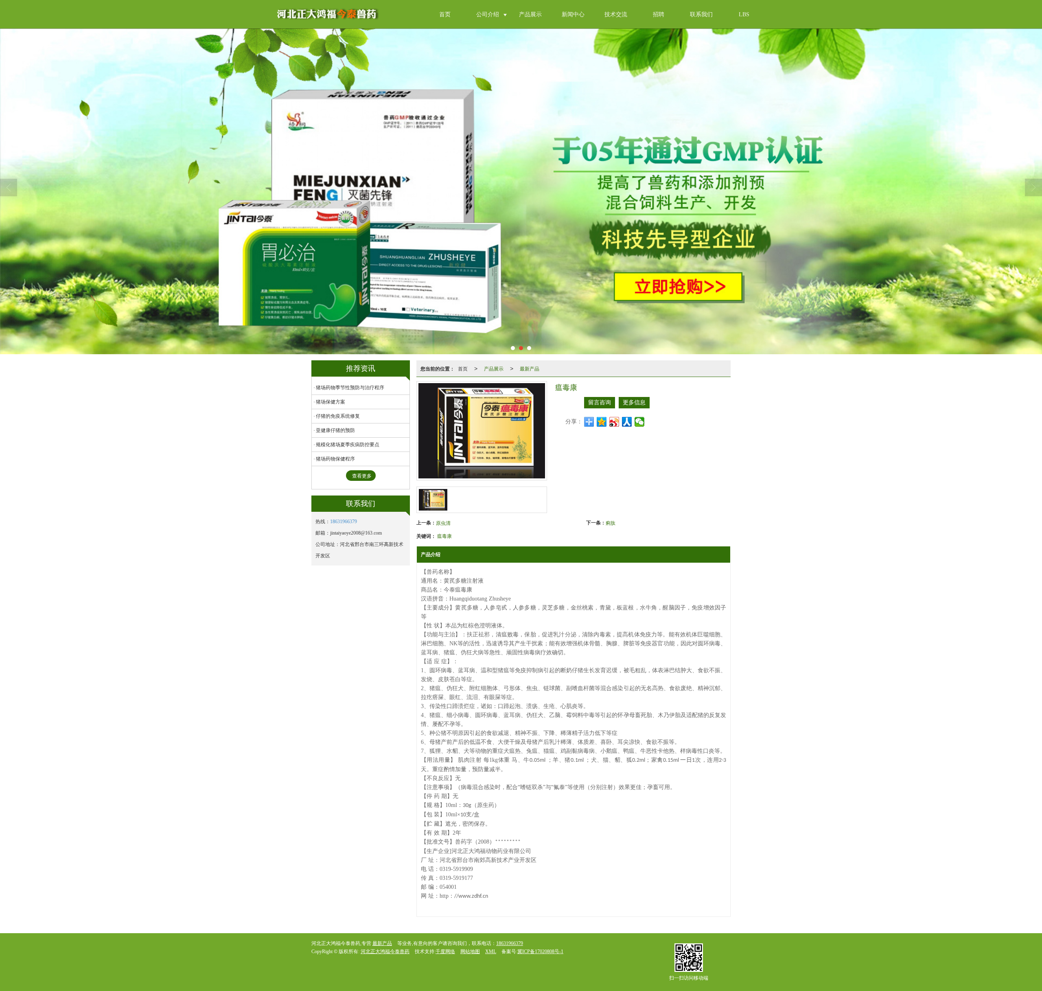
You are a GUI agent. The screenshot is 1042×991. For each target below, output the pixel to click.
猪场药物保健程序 (335, 459)
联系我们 (701, 14)
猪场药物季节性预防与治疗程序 (350, 387)
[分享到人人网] (627, 422)
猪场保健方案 (330, 402)
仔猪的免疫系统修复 (338, 416)
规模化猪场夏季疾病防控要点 (347, 444)
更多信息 (634, 402)
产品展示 (530, 14)
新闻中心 (573, 14)
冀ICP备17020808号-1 (540, 951)
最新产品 (529, 368)
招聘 (658, 14)
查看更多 (362, 476)
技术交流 (615, 14)
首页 (445, 14)
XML (490, 951)
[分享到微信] (640, 422)
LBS (744, 14)
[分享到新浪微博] (614, 422)
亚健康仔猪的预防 (335, 430)
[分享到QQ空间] (602, 422)
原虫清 (443, 522)
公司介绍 (487, 14)
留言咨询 (599, 402)
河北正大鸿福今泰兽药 (385, 951)
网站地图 (470, 951)
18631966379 (343, 521)
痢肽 (610, 522)
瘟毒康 (444, 535)
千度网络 (445, 951)
